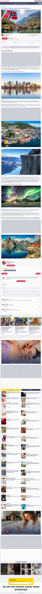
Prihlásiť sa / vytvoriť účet (21, 281)
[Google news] (24, 590)
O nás (4, 586)
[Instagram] (38, 1)
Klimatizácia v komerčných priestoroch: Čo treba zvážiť (33, 480)
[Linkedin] (40, 1)
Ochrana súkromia (28, 586)
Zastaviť (4, 42)
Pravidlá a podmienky (19, 586)
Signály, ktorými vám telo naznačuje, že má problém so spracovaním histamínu (33, 421)
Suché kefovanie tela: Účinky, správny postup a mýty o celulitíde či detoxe (12, 403)
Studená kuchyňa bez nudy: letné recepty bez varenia (33, 497)
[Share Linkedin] (13, 270)
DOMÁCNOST (28, 436)
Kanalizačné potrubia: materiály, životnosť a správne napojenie (13, 488)
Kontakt (8, 586)
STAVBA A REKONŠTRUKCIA (10, 478)
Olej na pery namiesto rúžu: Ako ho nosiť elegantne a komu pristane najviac (13, 398)
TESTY (23, 3)
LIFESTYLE (18, 3)
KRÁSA (15, 3)
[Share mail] (15, 270)
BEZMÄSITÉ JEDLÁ (29, 495)
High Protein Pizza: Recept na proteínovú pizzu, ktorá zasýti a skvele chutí (13, 428)
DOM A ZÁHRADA (29, 461)
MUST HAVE (28, 410)
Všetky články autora (10, 265)
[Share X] (9, 270)
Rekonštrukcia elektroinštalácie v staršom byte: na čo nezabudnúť (13, 479)
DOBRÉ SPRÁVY (8, 452)
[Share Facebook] (5, 270)
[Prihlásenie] (39, 3)
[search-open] (40, 3)
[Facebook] (35, 1)
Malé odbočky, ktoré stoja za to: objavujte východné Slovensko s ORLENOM (13, 454)
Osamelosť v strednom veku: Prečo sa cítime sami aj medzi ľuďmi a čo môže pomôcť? (33, 393)
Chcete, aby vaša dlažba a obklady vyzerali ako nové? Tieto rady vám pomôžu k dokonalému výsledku (13, 471)
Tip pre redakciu (36, 586)
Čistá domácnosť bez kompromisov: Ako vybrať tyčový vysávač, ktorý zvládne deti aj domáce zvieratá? (13, 505)
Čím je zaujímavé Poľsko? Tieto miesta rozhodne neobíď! (14, 71)
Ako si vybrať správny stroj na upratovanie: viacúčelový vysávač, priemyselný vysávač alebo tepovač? (33, 472)
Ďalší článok (38, 273)
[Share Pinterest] (11, 270)
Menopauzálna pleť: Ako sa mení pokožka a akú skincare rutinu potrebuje (33, 398)
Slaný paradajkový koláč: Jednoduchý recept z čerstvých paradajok (33, 429)
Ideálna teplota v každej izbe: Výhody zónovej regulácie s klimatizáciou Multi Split (33, 489)
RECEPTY (21, 3)
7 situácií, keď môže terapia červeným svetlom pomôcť (12, 420)
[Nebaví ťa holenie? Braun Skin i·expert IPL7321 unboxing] (26, 572)
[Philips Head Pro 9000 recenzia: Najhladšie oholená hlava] (36, 566)
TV (27, 3)
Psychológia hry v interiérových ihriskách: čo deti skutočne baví (13, 462)
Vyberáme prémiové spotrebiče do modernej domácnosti (13, 496)
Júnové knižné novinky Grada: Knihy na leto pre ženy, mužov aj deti (33, 506)
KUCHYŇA (8, 495)
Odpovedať (5, 301)
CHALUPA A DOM (9, 486)
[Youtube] (36, 1)
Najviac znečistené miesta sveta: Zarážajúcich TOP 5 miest (13, 184)
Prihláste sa (8, 277)
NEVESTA (7, 410)
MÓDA (26, 3)
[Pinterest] (39, 1)
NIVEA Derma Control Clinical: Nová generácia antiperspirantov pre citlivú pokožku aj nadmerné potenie (32, 455)
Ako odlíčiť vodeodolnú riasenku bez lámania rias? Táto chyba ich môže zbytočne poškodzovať (33, 404)
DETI (7, 461)
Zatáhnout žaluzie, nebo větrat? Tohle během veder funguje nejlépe (32, 438)
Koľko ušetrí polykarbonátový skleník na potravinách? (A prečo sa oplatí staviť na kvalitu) (32, 463)
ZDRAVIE (7, 418)
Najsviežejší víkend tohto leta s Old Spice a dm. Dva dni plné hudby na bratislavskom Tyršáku (13, 392)
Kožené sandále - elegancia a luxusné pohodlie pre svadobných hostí (32, 412)
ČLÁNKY (7, 444)
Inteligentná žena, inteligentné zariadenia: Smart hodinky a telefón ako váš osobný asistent (33, 446)
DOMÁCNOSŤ (8, 469)
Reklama (13, 586)
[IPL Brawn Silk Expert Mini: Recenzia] (36, 572)
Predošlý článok (4, 273)
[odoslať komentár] (38, 295)
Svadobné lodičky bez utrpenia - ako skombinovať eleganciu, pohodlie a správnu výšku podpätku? (13, 412)
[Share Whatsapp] (7, 270)
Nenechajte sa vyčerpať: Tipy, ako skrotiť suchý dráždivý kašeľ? (13, 445)
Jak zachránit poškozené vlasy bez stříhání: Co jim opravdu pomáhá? (13, 437)
